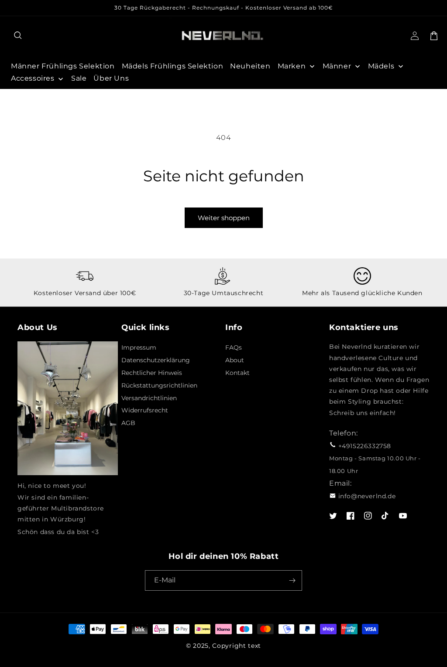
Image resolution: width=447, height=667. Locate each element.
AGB (128, 423)
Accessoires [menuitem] (33, 78)
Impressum (138, 347)
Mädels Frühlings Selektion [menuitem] (173, 66)
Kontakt (237, 373)
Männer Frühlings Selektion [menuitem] (63, 66)
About (234, 360)
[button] (18, 35)
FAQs (233, 347)
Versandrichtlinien (149, 398)
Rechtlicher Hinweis (151, 373)
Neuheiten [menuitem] (250, 66)
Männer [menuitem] (337, 66)
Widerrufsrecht (144, 410)
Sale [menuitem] (78, 78)
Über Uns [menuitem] (111, 78)
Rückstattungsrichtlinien (159, 385)
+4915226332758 (364, 446)
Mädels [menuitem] (381, 66)
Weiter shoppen (224, 218)
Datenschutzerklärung (155, 360)
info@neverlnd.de (367, 496)
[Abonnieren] (292, 580)
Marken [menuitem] (292, 66)
